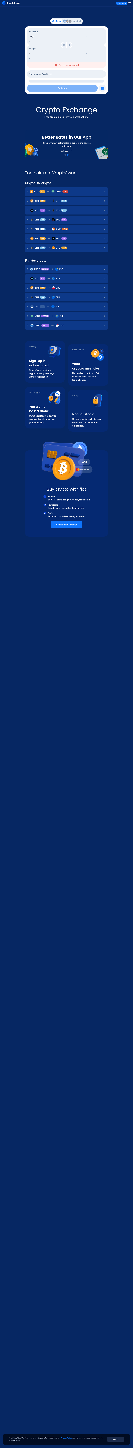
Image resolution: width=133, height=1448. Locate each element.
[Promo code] (102, 88)
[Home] (11, 3)
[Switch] (63, 45)
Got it (115, 1439)
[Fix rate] (69, 45)
